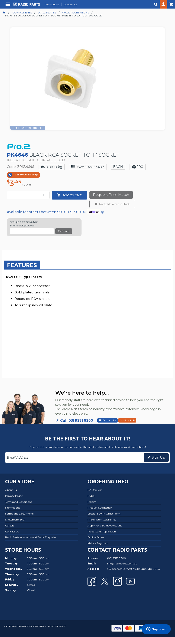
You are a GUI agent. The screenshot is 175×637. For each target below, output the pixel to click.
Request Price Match (111, 195)
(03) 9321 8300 (116, 558)
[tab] (22, 265)
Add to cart (72, 195)
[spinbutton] (19, 195)
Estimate (63, 231)
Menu (8, 6)
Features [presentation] (22, 265)
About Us (129, 420)
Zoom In (92, 84)
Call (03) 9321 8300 (76, 420)
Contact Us (109, 420)
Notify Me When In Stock (114, 204)
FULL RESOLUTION (28, 128)
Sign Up (158, 457)
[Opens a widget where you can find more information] (156, 629)
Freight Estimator (23, 222)
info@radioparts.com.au (122, 563)
